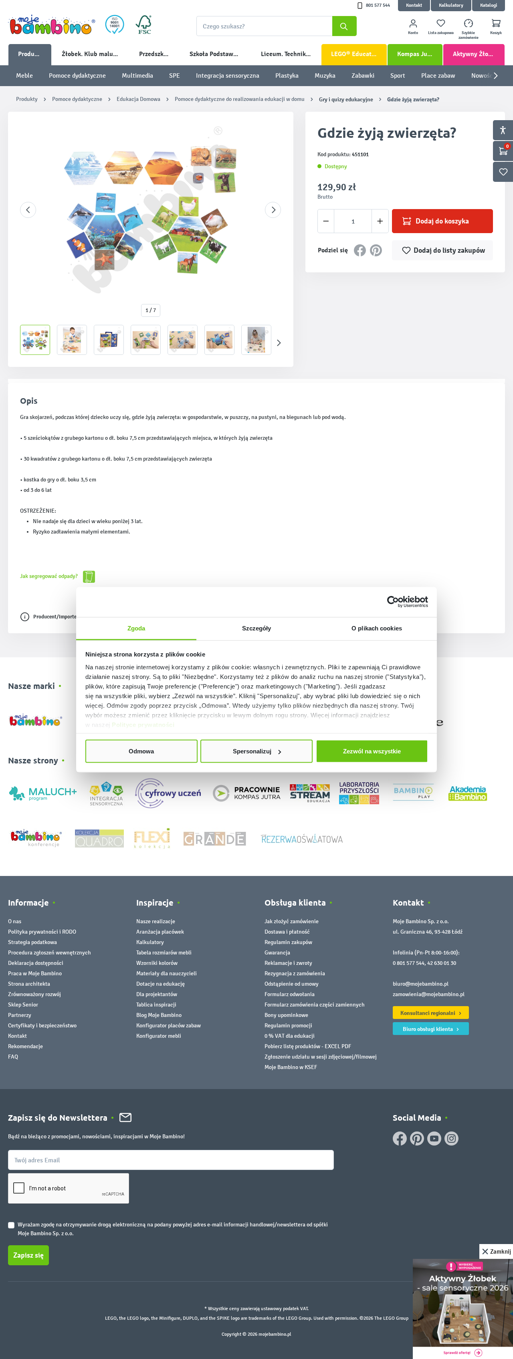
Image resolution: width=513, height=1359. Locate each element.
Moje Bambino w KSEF (291, 1067)
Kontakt (414, 5)
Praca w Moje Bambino (35, 973)
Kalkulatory (451, 5)
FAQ (13, 1056)
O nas (14, 921)
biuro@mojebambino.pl (420, 983)
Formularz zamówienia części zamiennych (315, 1004)
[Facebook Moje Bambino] (400, 1138)
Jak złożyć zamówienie (292, 921)
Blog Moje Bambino (159, 1015)
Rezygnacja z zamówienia (295, 973)
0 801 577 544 (408, 963)
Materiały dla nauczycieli (166, 973)
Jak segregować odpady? (49, 576)
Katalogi (488, 5)
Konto (413, 32)
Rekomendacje (25, 1046)
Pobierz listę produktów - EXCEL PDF (308, 1046)
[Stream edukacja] (310, 792)
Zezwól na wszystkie (372, 751)
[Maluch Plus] (43, 792)
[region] (150, 239)
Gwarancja (277, 952)
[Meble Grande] (215, 837)
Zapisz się (28, 1255)
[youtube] (434, 1138)
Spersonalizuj (252, 751)
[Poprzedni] (28, 210)
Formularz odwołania (290, 994)
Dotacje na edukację (160, 983)
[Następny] (273, 210)
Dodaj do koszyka (442, 221)
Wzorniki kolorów (157, 963)
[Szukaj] (344, 26)
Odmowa (141, 751)
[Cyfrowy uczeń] (169, 792)
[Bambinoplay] (413, 792)
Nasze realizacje (155, 921)
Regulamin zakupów (288, 942)
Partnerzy (19, 1015)
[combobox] (276, 26)
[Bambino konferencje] (37, 837)
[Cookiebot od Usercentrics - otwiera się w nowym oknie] (393, 602)
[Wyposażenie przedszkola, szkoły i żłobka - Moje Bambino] (51, 24)
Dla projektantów (156, 994)
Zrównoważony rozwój (34, 994)
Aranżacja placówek (160, 931)
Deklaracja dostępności (35, 963)
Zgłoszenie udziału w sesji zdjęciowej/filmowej (321, 1056)
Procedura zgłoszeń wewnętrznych (49, 952)
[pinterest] (417, 1138)
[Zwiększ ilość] (380, 221)
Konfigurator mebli (158, 1036)
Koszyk (496, 32)
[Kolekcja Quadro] (99, 837)
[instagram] (451, 1138)
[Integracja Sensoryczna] (106, 792)
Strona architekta (29, 983)
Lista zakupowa (441, 32)
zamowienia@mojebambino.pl (429, 994)
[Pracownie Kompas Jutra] (246, 792)
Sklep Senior (23, 1004)
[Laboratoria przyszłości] (359, 792)
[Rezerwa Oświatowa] (302, 837)
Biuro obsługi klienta (428, 1029)
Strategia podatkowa (32, 942)
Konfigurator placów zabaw (168, 1025)
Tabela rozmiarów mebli (164, 952)
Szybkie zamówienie (468, 35)
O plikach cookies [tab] (376, 627)
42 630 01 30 (441, 963)
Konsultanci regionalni (428, 1013)
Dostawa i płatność (287, 931)
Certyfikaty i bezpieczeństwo (42, 1025)
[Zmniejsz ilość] (326, 221)
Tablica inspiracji (156, 1004)
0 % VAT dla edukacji (290, 1036)
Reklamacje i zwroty (288, 963)
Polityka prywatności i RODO (42, 931)
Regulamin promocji (288, 1025)
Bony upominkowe (286, 1015)
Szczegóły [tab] (256, 627)
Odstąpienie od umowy (292, 983)
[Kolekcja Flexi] (152, 837)
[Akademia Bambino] (468, 792)
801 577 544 (378, 5)
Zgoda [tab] (136, 627)
